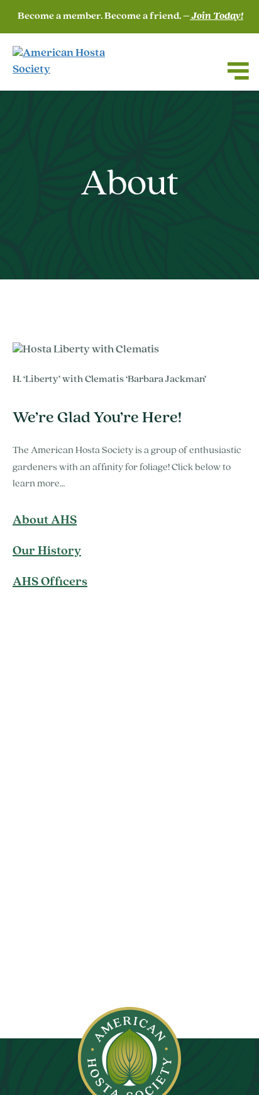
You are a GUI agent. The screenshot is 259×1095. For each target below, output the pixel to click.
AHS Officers (50, 582)
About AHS (45, 520)
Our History (47, 551)
